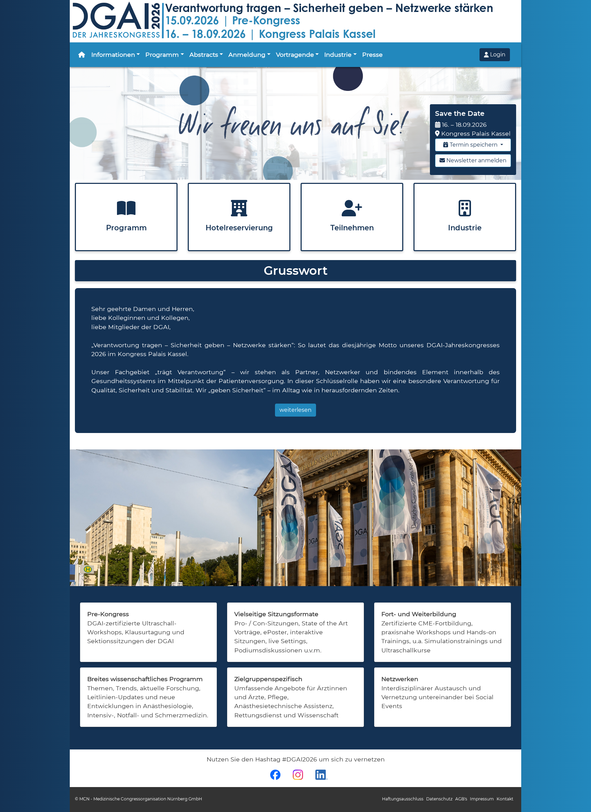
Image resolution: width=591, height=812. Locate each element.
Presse (372, 54)
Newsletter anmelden (476, 160)
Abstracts (203, 54)
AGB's (461, 798)
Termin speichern (473, 144)
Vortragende (295, 54)
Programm (162, 54)
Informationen (113, 54)
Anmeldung (246, 54)
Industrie (338, 54)
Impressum (482, 798)
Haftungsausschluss (402, 798)
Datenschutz (439, 798)
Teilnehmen (352, 228)
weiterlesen (295, 410)
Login (497, 54)
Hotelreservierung (239, 228)
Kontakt (505, 798)
